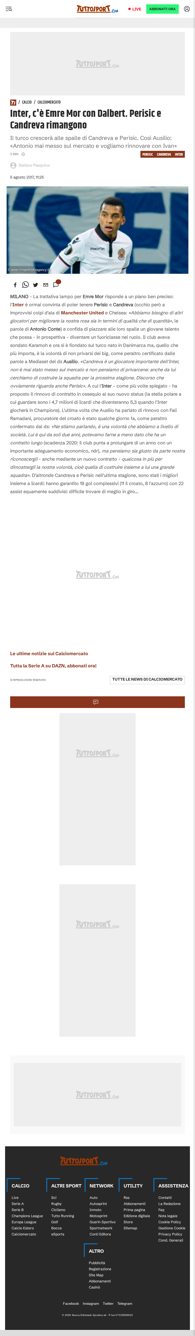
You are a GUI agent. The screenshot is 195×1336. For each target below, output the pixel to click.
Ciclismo (58, 1210)
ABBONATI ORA (162, 9)
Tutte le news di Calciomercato (147, 679)
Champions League (27, 1216)
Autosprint (98, 1203)
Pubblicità (97, 1263)
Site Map (96, 1275)
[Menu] (8, 8)
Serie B (18, 1210)
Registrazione (100, 1269)
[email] (46, 285)
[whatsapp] (25, 285)
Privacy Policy (170, 1234)
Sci (53, 1197)
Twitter (108, 1303)
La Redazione (169, 1203)
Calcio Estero (23, 1228)
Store (128, 1222)
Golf (54, 1222)
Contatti (165, 1197)
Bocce (56, 1228)
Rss (126, 1197)
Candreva (164, 154)
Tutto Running (62, 1216)
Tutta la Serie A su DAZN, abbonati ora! (53, 666)
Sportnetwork (101, 1228)
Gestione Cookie (171, 1228)
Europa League (24, 1222)
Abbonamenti (134, 1203)
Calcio (27, 103)
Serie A (18, 1203)
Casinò (94, 1287)
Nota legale (167, 1216)
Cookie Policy (169, 1222)
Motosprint (98, 1216)
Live (136, 9)
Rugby (56, 1203)
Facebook (71, 1303)
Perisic (147, 154)
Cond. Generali (170, 1240)
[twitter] (35, 285)
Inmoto (95, 1210)
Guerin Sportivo (103, 1222)
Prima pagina (134, 1210)
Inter (179, 154)
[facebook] (15, 285)
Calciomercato (49, 103)
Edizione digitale (137, 1216)
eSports (57, 1234)
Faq (161, 1210)
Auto (94, 1197)
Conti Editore (100, 1234)
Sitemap (130, 1228)
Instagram (91, 1303)
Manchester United (82, 313)
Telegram (124, 1303)
